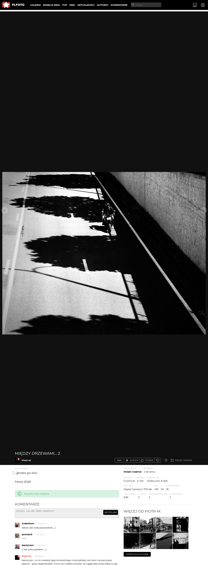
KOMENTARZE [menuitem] (119, 4)
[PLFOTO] (13, 5)
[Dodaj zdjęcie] (195, 5)
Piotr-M (26, 460)
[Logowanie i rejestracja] (203, 5)
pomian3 (27, 534)
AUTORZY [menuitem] (102, 4)
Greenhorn (28, 523)
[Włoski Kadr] (148, 525)
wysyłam (110, 512)
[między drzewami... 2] (17, 460)
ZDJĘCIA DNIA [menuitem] (51, 4)
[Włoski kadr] (164, 525)
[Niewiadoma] (148, 541)
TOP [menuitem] (64, 4)
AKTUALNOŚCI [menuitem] (86, 4)
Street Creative (132, 471)
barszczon (28, 545)
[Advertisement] (104, 32)
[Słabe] (158, 460)
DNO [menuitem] (72, 4)
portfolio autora (137, 554)
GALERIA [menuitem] (35, 4)
